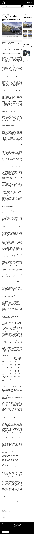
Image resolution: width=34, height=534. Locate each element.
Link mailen (20, 501)
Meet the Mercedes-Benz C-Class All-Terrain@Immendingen (11, 36)
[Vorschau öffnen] (12, 28)
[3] (7, 326)
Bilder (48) (25, 21)
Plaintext (19, 53)
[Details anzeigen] (31, 33)
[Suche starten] (22, 6)
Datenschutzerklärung (17, 525)
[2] (9, 227)
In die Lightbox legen (28, 17)
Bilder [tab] (5, 12)
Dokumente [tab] (8, 12)
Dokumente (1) (26, 43)
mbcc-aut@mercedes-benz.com (6, 512)
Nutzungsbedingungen (17, 524)
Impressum (15, 526)
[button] (29, 6)
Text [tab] (2, 12)
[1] (3, 75)
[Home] (3, 2)
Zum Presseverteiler (5, 532)
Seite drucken (5, 501)
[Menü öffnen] (32, 6)
